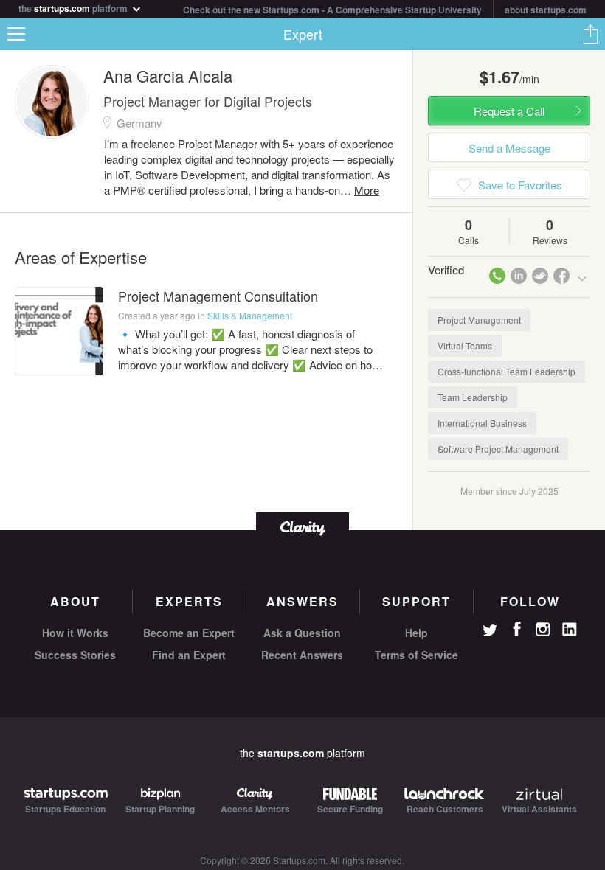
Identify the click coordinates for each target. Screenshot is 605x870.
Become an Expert (189, 632)
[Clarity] (302, 526)
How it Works (75, 632)
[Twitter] (490, 631)
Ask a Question (302, 632)
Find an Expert (189, 654)
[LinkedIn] (569, 629)
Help (416, 632)
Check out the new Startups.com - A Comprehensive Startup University (332, 9)
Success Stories (75, 654)
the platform (74, 7)
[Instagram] (543, 629)
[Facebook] (516, 629)
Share (590, 34)
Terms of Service (416, 654)
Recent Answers (302, 654)
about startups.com (546, 9)
